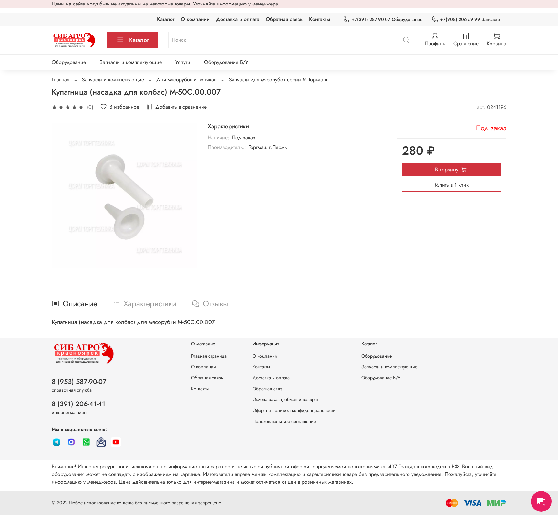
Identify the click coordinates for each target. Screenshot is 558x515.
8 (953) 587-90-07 (79, 381)
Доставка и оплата (237, 19)
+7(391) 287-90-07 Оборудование (387, 19)
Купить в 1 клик (452, 185)
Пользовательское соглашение (284, 421)
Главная (60, 79)
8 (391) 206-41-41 (78, 404)
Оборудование (69, 62)
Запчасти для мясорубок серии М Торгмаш (278, 79)
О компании (195, 19)
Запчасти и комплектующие (130, 62)
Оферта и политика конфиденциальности (294, 410)
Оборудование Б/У (226, 62)
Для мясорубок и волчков (186, 79)
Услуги (182, 62)
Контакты (319, 19)
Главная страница (209, 356)
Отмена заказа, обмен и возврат (285, 399)
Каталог (165, 19)
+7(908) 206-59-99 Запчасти (470, 19)
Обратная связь (284, 19)
